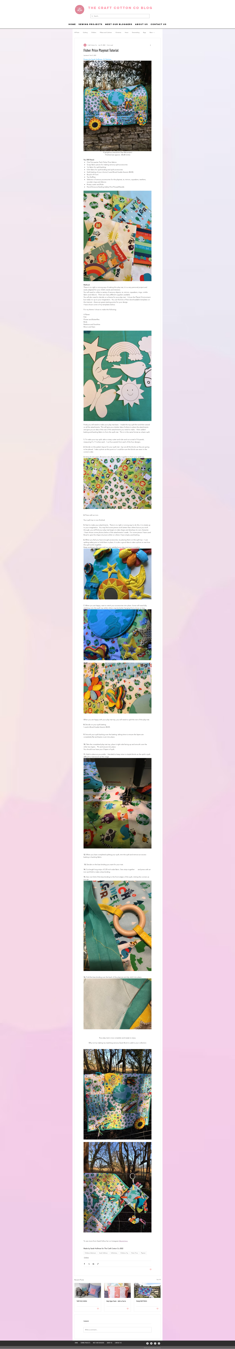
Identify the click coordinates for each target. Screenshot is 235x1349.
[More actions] (150, 45)
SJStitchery (114, 1253)
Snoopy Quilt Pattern (141, 1301)
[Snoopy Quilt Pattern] (147, 1290)
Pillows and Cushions (106, 32)
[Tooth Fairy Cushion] (87, 1290)
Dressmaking (135, 32)
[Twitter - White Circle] (151, 1343)
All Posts (76, 32)
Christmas (118, 32)
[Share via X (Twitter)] (89, 1264)
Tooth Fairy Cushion (82, 1301)
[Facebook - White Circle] (147, 1343)
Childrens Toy (124, 1253)
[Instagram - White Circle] (159, 1343)
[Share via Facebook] (84, 1264)
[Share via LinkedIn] (93, 1264)
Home (126, 32)
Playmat (143, 1253)
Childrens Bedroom (90, 1253)
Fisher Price (134, 1253)
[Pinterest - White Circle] (155, 1343)
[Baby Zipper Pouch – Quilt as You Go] (117, 1290)
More (151, 32)
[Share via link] (98, 1264)
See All (159, 1279)
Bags (144, 32)
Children (93, 32)
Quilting (85, 32)
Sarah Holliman (103, 1253)
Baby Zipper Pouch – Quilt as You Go (116, 1301)
